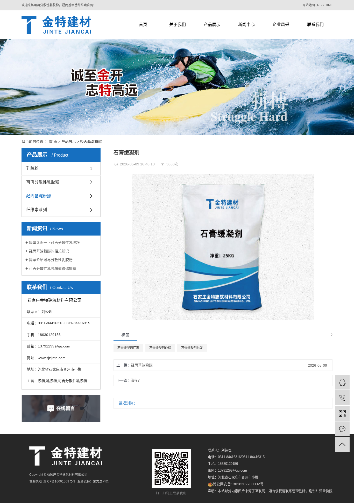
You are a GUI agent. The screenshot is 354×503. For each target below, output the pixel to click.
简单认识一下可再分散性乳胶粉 (54, 242)
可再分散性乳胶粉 (42, 182)
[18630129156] (342, 397)
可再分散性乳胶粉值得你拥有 (52, 268)
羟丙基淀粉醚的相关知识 (49, 251)
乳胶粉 (32, 168)
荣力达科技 (101, 481)
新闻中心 (246, 24)
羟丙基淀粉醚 (91, 141)
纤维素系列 (36, 209)
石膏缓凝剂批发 (192, 348)
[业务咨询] (342, 382)
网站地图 (308, 5)
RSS (320, 5)
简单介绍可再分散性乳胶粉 (51, 260)
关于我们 (177, 24)
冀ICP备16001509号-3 (59, 481)
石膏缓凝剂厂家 (128, 348)
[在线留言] (342, 428)
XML (329, 5)
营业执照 (325, 491)
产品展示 (212, 24)
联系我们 (315, 24)
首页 (143, 24)
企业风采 (281, 24)
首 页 (53, 141)
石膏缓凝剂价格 (160, 348)
